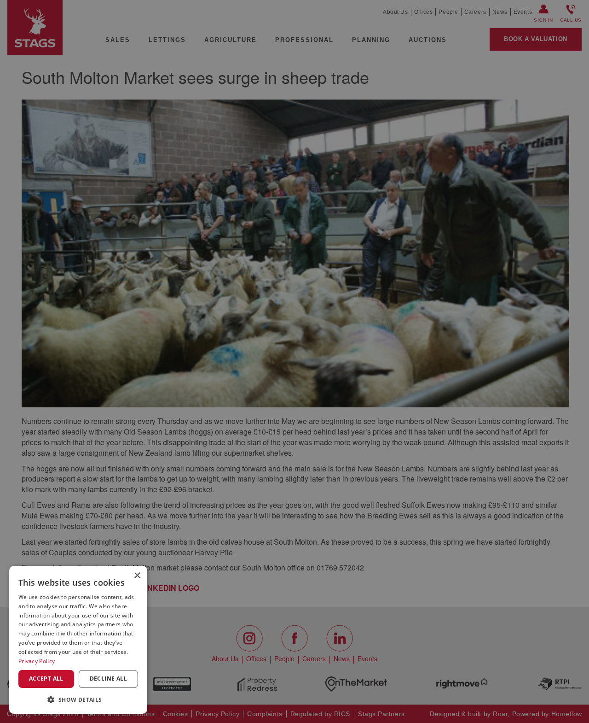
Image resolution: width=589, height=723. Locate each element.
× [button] (136, 575)
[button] (78, 699)
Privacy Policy (36, 661)
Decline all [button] (108, 678)
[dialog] (78, 640)
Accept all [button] (46, 678)
